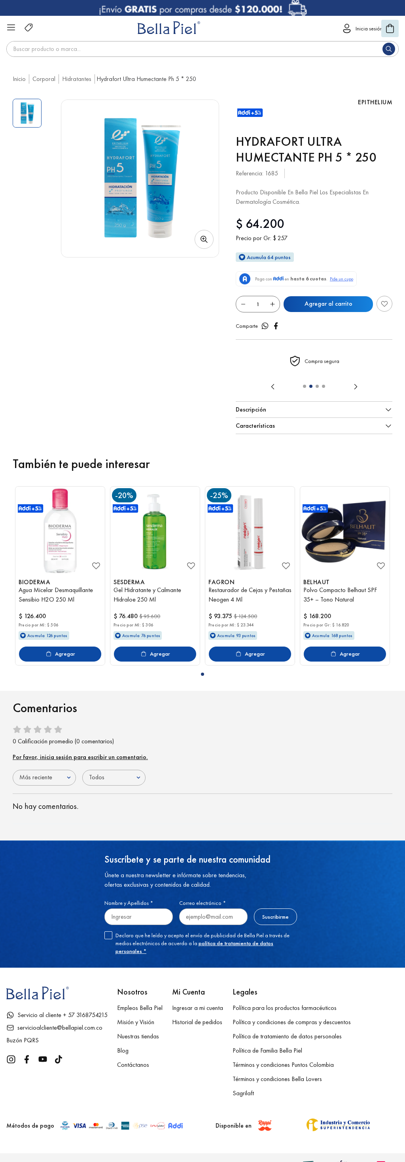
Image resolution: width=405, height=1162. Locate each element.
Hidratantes (76, 79)
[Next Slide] (356, 387)
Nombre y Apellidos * (128, 902)
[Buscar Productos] (390, 48)
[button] (140, 178)
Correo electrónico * (202, 902)
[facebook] (276, 326)
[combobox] (202, 49)
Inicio (19, 79)
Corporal (43, 79)
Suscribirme (275, 916)
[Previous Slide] (273, 387)
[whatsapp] (265, 326)
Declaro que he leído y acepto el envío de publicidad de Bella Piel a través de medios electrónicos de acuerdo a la (202, 943)
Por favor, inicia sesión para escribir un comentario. (80, 757)
